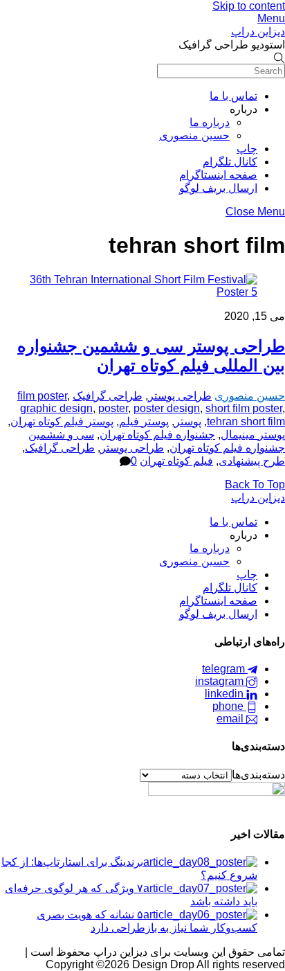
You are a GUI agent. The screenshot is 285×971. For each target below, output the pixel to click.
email (231, 718)
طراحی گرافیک (107, 396)
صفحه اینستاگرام (218, 175)
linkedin (225, 694)
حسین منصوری (194, 135)
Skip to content (248, 6)
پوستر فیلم (144, 421)
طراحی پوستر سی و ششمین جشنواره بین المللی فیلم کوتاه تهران (151, 356)
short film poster (243, 408)
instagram (220, 681)
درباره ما (210, 122)
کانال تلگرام (230, 162)
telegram (225, 669)
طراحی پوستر (180, 396)
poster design (167, 408)
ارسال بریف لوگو (218, 188)
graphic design (56, 408)
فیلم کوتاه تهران (176, 461)
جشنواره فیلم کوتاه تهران (157, 434)
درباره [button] (243, 109)
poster (113, 408)
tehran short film (246, 421)
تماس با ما (233, 96)
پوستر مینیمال (253, 434)
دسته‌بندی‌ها (258, 775)
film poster (42, 396)
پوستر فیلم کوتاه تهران (61, 421)
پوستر (187, 421)
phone (229, 706)
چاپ (247, 148)
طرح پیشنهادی (252, 461)
